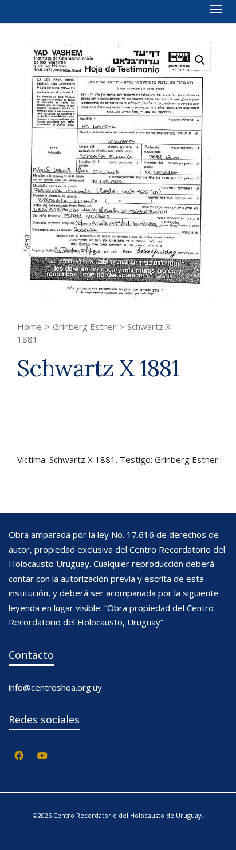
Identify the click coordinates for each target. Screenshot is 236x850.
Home (29, 326)
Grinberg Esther (84, 326)
